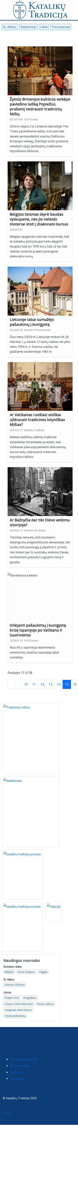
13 (50, 684)
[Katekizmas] (30, 811)
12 (42, 684)
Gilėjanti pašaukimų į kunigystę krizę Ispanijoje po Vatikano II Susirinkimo (38, 630)
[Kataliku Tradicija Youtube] (10, 35)
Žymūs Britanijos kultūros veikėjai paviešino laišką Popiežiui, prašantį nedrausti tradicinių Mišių (40, 106)
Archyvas (16, 1072)
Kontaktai (17, 1078)
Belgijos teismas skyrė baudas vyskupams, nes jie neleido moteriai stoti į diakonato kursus (39, 219)
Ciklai (44, 27)
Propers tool (12, 997)
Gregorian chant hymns (18, 1010)
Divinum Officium (15, 984)
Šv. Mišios (9, 27)
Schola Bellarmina (15, 1016)
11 (34, 684)
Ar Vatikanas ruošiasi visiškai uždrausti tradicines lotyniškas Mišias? (37, 419)
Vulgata (43, 972)
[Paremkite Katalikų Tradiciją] (22, 874)
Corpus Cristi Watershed (19, 1004)
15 (67, 684)
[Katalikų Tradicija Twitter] (22, 1039)
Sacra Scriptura (26, 972)
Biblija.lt (9, 972)
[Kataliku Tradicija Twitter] (16, 35)
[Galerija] (53, 911)
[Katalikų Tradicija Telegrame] (29, 1039)
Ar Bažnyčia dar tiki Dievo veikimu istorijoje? (40, 522)
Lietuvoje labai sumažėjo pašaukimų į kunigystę (32, 322)
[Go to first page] (11, 684)
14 (58, 684)
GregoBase (29, 997)
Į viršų (7, 1113)
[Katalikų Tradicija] (44, 1039)
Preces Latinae (45, 1004)
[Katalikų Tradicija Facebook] (4, 35)
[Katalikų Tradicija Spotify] (37, 1039)
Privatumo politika (24, 1059)
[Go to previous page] (18, 684)
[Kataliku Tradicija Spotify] (28, 35)
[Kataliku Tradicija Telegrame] (22, 35)
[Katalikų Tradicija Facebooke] (6, 1039)
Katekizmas (28, 27)
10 (26, 684)
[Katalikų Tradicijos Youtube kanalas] (22, 926)
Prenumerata (61, 27)
